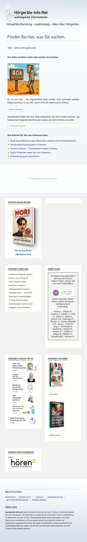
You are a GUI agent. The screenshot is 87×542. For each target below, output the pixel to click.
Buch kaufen (53, 394)
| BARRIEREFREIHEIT (53, 497)
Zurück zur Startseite (15, 109)
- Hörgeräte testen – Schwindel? (20, 293)
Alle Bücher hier (23, 254)
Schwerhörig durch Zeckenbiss (24, 156)
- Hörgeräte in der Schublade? (19, 308)
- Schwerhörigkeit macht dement (20, 304)
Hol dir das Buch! (23, 250)
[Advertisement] (43, 178)
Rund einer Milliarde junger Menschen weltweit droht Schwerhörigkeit (43, 141)
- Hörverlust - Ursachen (16, 285)
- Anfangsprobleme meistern (18, 289)
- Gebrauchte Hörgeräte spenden (20, 274)
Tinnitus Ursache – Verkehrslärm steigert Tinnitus (33, 148)
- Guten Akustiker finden (17, 282)
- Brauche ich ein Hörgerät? (18, 278)
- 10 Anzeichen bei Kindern (18, 300)
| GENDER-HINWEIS (37, 500)
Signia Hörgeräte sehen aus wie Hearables (30, 152)
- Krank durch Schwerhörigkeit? (19, 297)
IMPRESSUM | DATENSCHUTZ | (19, 497)
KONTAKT (39, 497)
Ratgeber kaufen (54, 435)
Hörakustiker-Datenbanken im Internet (28, 144)
